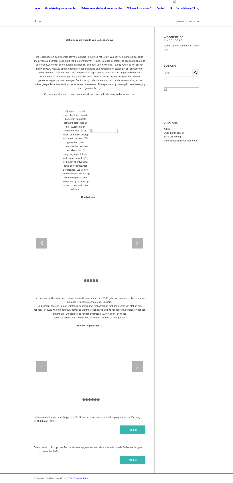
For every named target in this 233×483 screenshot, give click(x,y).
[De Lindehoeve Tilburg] (186, 8)
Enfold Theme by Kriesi (78, 478)
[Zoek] (171, 8)
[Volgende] (137, 243)
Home (38, 21)
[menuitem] (37, 8)
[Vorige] (41, 243)
